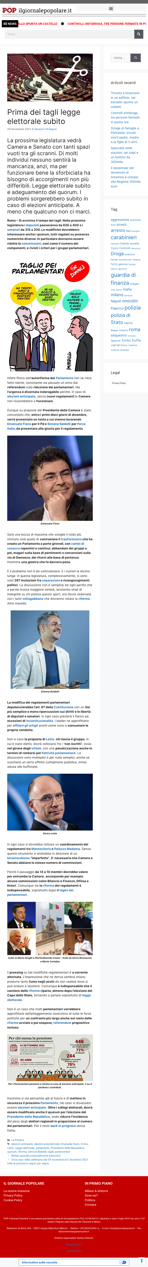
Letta (50, 739)
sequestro (119, 335)
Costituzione (63, 707)
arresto (118, 230)
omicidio (130, 300)
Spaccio (116, 340)
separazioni (51, 580)
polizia (133, 307)
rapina (128, 323)
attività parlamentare (59, 753)
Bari (128, 230)
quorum (12, 1151)
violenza (132, 345)
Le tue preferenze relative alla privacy (90, 1262)
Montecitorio (41, 849)
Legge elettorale (24, 1147)
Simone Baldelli (59, 424)
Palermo (117, 308)
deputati (33, 225)
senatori (14, 229)
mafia (127, 289)
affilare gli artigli (25, 725)
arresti (121, 224)
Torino (126, 340)
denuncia (135, 248)
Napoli (116, 301)
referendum (62, 1023)
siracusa (132, 336)
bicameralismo (18, 858)
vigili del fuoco (119, 345)
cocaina (134, 243)
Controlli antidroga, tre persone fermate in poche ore (96, 24)
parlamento (42, 1147)
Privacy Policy (119, 383)
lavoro (119, 289)
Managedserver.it (74, 1244)
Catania (124, 243)
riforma (84, 598)
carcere (115, 243)
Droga (117, 253)
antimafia (135, 220)
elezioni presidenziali (46, 1143)
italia (113, 290)
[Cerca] (138, 34)
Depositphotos (74, 1251)
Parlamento (65, 378)
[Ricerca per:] (120, 58)
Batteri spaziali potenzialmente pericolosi (36, 1155)
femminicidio (125, 259)
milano (117, 294)
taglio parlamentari (59, 1151)
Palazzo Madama (67, 849)
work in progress (63, 1126)
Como (114, 248)
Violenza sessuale (120, 350)
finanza (136, 259)
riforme (35, 991)
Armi (113, 225)
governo (122, 268)
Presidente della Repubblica (28, 1116)
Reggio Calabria (119, 330)
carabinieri (124, 237)
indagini (134, 283)
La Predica (17, 1139)
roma (134, 329)
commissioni (31, 243)
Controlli (124, 248)
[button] (111, 8)
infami (36, 748)
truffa (136, 340)
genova (123, 264)
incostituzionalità (39, 721)
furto (114, 264)
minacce (128, 295)
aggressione (120, 220)
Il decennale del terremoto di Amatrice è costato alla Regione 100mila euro (126, 177)
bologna (136, 231)
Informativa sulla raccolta (39, 1262)
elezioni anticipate (21, 396)
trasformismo (71, 539)
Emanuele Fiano (19, 424)
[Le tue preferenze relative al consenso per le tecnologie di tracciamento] (141, 1260)
